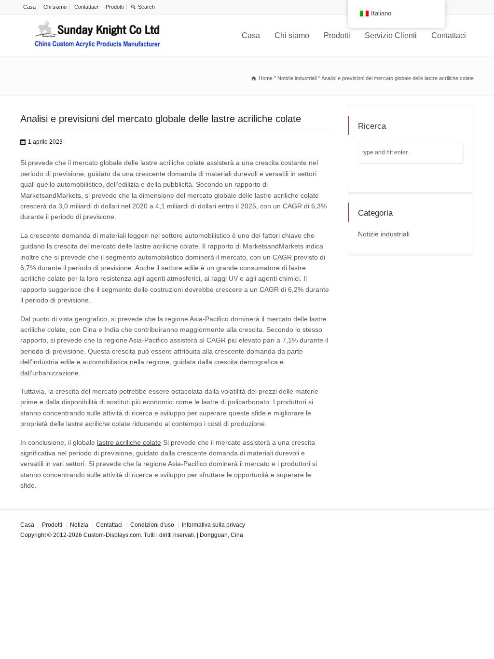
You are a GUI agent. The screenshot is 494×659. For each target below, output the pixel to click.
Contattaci (86, 7)
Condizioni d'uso (152, 525)
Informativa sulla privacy (213, 525)
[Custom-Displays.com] (97, 35)
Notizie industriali (384, 234)
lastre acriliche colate (129, 442)
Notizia (79, 525)
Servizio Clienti (391, 35)
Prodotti (115, 7)
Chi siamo (55, 7)
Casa (29, 7)
